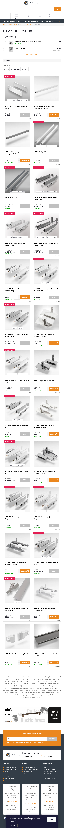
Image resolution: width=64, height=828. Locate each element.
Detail (25, 115)
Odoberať (52, 739)
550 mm (49, 191)
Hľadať (57, 9)
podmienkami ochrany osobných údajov (32, 742)
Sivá (16, 602)
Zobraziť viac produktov (31, 54)
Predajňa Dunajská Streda (11, 767)
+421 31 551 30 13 (47, 756)
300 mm (25, 100)
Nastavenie (12, 825)
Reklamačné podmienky (30, 771)
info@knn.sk (28, 756)
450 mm (20, 100)
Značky (6, 771)
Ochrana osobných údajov (31, 769)
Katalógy (7, 776)
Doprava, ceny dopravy (30, 773)
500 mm (15, 100)
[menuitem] (13, 21)
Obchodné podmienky (29, 767)
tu (14, 821)
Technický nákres (9, 778)
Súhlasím (51, 819)
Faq (5, 780)
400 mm (9, 100)
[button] (48, 114)
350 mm (54, 146)
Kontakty (7, 773)
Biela (19, 602)
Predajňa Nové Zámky (10, 769)
